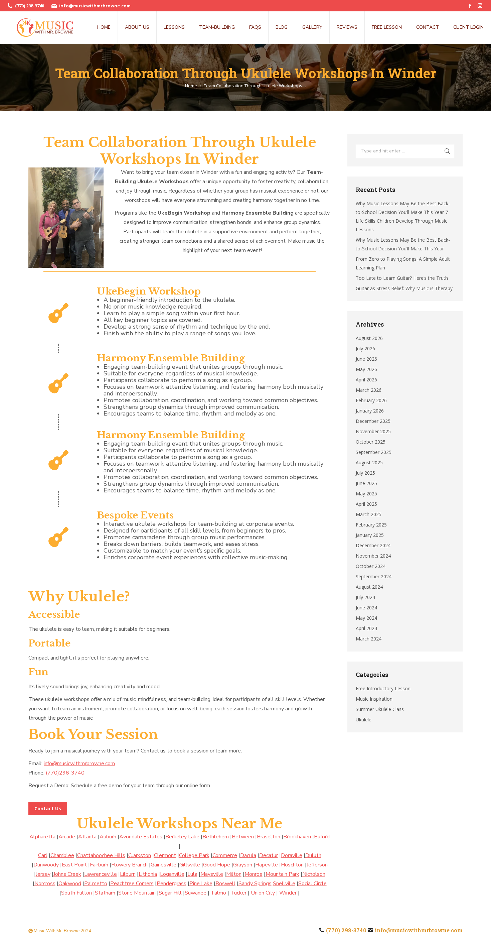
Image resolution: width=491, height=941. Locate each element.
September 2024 (373, 576)
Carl (42, 855)
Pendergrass (171, 883)
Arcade (66, 836)
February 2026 (371, 400)
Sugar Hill (170, 893)
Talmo (218, 893)
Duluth (313, 855)
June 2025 (366, 483)
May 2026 (366, 369)
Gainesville (163, 864)
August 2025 (369, 462)
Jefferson (317, 864)
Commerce (224, 855)
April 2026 (366, 379)
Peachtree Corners (132, 883)
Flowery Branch (129, 864)
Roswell (225, 883)
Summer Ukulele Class (380, 709)
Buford (322, 836)
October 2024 (370, 566)
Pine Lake (200, 883)
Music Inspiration (374, 699)
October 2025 (370, 442)
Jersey (43, 874)
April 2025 (366, 504)
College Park (194, 855)
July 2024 (365, 597)
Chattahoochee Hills (101, 855)
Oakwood (69, 883)
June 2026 (366, 359)
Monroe (253, 874)
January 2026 (370, 410)
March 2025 (368, 514)
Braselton (268, 836)
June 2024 (366, 607)
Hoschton (292, 864)
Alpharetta (42, 836)
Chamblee (62, 855)
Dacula (248, 855)
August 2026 (369, 338)
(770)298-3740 (65, 773)
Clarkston (139, 855)
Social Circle (312, 883)
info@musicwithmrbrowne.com (95, 6)
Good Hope (216, 864)
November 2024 (373, 556)
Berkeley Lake (182, 836)
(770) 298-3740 (29, 6)
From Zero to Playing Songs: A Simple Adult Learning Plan (403, 263)
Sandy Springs (255, 883)
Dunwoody (46, 864)
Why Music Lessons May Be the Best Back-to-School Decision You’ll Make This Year (403, 244)
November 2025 (373, 431)
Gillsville (189, 864)
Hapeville (266, 864)
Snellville (284, 883)
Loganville (172, 874)
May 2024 (366, 618)
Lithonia (148, 874)
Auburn (108, 836)
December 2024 (373, 545)
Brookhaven (297, 836)
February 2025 (371, 524)
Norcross (44, 883)
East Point (74, 864)
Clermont (165, 855)
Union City (263, 893)
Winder (288, 893)
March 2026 (368, 390)
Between (243, 836)
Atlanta (87, 836)
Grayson (242, 864)
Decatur (268, 855)
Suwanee (195, 893)
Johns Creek (67, 874)
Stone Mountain (137, 893)
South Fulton (76, 893)
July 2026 (365, 348)
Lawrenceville (100, 874)
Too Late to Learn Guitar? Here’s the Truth (402, 278)
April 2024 (366, 628)
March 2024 (368, 638)
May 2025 (366, 493)
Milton (233, 874)
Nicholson (313, 874)
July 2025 (365, 473)
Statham (105, 893)
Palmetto (95, 883)
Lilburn (128, 874)
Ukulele (363, 719)
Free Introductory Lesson (383, 688)
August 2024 (369, 587)
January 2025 (370, 535)
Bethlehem (215, 836)
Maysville (211, 874)
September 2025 (373, 452)
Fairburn (99, 864)
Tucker (238, 893)
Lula (192, 874)
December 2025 (373, 421)
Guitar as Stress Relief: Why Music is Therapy (404, 288)
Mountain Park (282, 874)
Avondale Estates (140, 836)
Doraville (291, 855)
